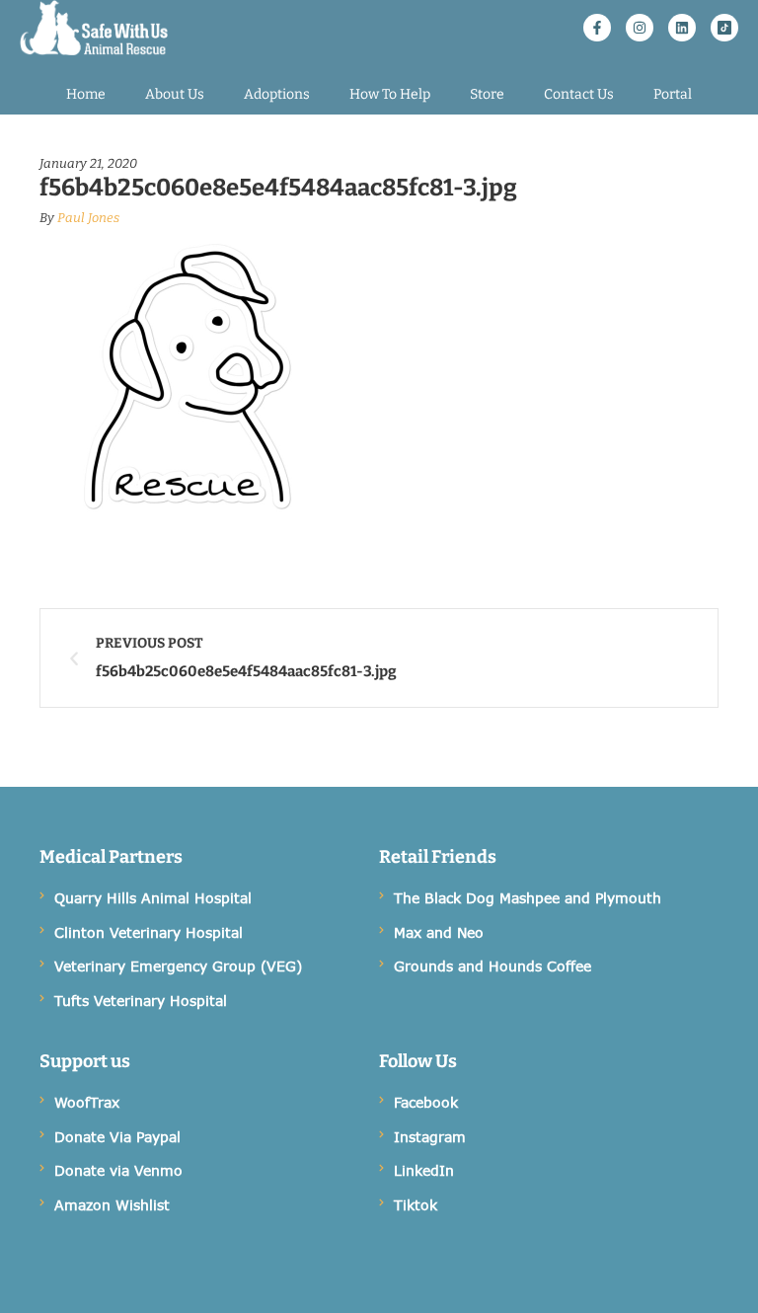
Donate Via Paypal (117, 1136)
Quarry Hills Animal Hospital (153, 897)
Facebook (426, 1102)
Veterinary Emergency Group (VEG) (178, 966)
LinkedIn (424, 1170)
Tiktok (415, 1205)
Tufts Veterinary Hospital (140, 1000)
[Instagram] (639, 27)
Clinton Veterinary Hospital (148, 932)
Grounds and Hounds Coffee (492, 966)
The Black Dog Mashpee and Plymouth (527, 897)
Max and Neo (439, 932)
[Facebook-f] (597, 27)
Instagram (430, 1136)
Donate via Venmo (118, 1170)
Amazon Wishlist (112, 1205)
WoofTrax (86, 1102)
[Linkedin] (682, 27)
